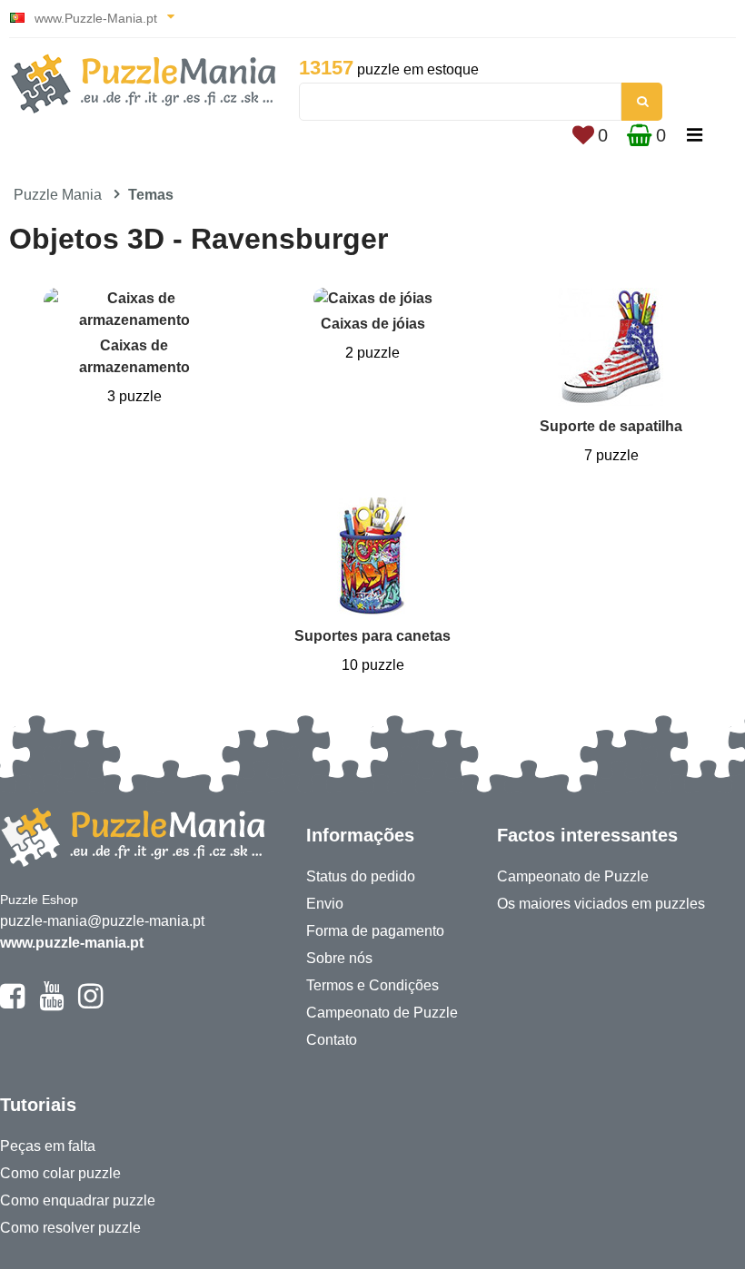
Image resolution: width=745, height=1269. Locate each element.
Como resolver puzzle (70, 1227)
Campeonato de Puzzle (382, 1012)
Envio (324, 903)
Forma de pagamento (375, 931)
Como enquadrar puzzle (77, 1200)
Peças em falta (47, 1146)
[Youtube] (51, 1004)
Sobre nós (339, 958)
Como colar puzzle (60, 1173)
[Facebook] (12, 1004)
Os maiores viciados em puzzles (601, 903)
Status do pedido (360, 876)
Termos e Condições (372, 985)
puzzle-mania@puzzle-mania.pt (102, 921)
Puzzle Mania (58, 194)
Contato (331, 1040)
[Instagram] (90, 1004)
